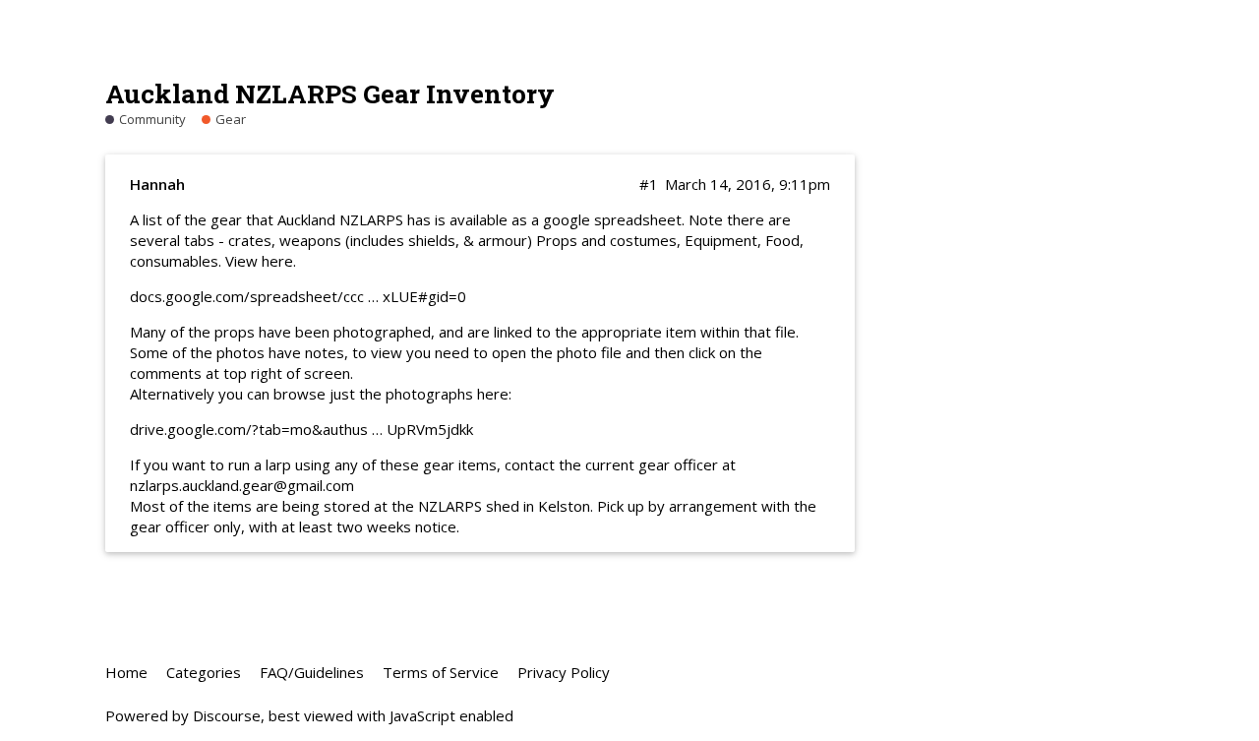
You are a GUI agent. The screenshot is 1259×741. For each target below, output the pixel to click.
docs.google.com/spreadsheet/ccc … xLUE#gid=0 (298, 296)
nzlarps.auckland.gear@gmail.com (242, 485)
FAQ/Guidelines (312, 672)
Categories (203, 672)
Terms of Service (441, 672)
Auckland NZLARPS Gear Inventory (330, 93)
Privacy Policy (563, 672)
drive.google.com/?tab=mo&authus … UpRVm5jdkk (301, 429)
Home (126, 672)
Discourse (227, 715)
